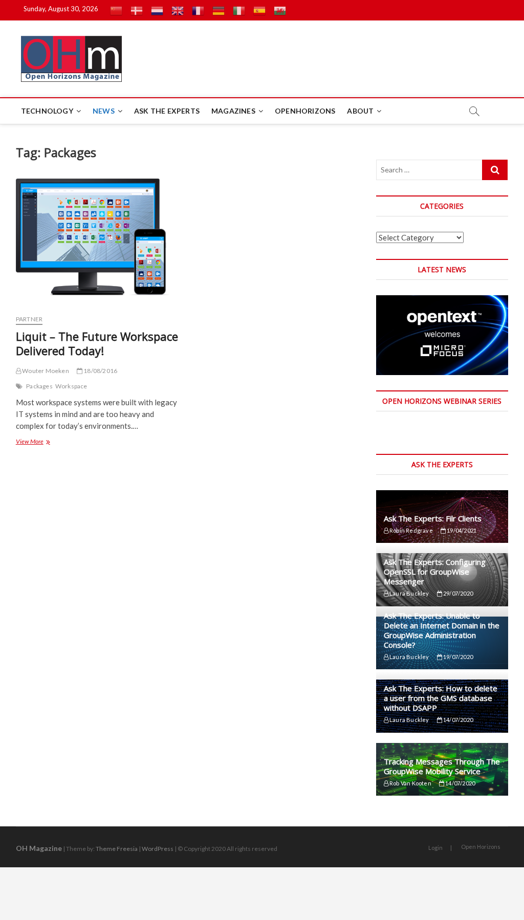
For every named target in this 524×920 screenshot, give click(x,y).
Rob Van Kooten (409, 783)
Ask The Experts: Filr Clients (433, 518)
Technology (47, 110)
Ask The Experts (167, 110)
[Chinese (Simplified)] (116, 10)
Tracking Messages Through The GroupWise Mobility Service (442, 766)
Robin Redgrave (410, 530)
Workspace (71, 386)
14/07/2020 (457, 719)
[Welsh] (280, 10)
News (104, 110)
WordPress (157, 848)
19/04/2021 (461, 530)
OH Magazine (39, 848)
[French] (198, 10)
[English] (177, 10)
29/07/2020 (457, 593)
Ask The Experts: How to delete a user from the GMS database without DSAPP (440, 698)
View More (32, 442)
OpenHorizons (305, 110)
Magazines (233, 110)
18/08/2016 (99, 371)
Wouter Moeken (45, 371)
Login (435, 847)
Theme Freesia (117, 848)
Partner (29, 319)
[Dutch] (157, 10)
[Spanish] (259, 10)
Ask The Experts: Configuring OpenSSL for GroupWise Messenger (435, 571)
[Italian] (239, 10)
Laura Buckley (408, 593)
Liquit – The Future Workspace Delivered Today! (97, 343)
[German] (218, 10)
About (360, 110)
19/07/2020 (457, 656)
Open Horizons (480, 846)
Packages (39, 386)
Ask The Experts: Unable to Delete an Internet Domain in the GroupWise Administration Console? (441, 630)
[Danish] (136, 10)
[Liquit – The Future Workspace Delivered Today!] (98, 242)
